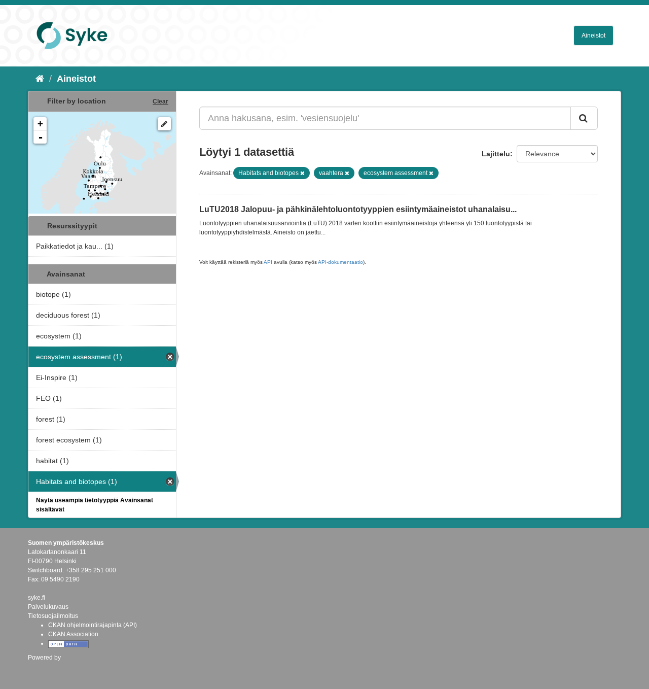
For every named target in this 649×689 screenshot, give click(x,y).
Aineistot (593, 35)
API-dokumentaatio (340, 262)
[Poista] (302, 173)
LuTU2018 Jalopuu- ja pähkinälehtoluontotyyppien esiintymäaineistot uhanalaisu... (358, 209)
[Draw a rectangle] (164, 123)
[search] (584, 118)
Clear (160, 101)
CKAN (45, 668)
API (268, 262)
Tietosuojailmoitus (53, 615)
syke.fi (36, 597)
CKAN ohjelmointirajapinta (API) (92, 625)
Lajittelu (496, 154)
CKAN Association (73, 634)
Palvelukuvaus (48, 606)
